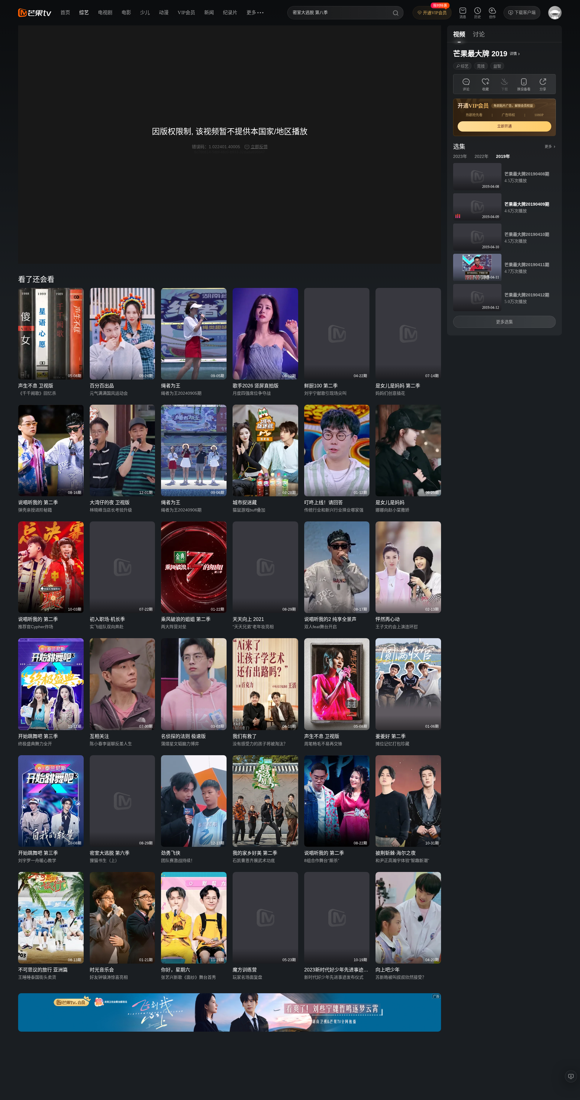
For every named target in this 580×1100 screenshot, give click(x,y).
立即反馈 (259, 146)
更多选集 (504, 321)
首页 (65, 12)
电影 (126, 12)
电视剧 (105, 12)
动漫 (164, 12)
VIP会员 (186, 12)
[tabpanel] (504, 188)
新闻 (209, 12)
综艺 (84, 12)
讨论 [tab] (479, 34)
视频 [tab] (459, 34)
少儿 (145, 12)
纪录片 (230, 12)
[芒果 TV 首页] (34, 12)
